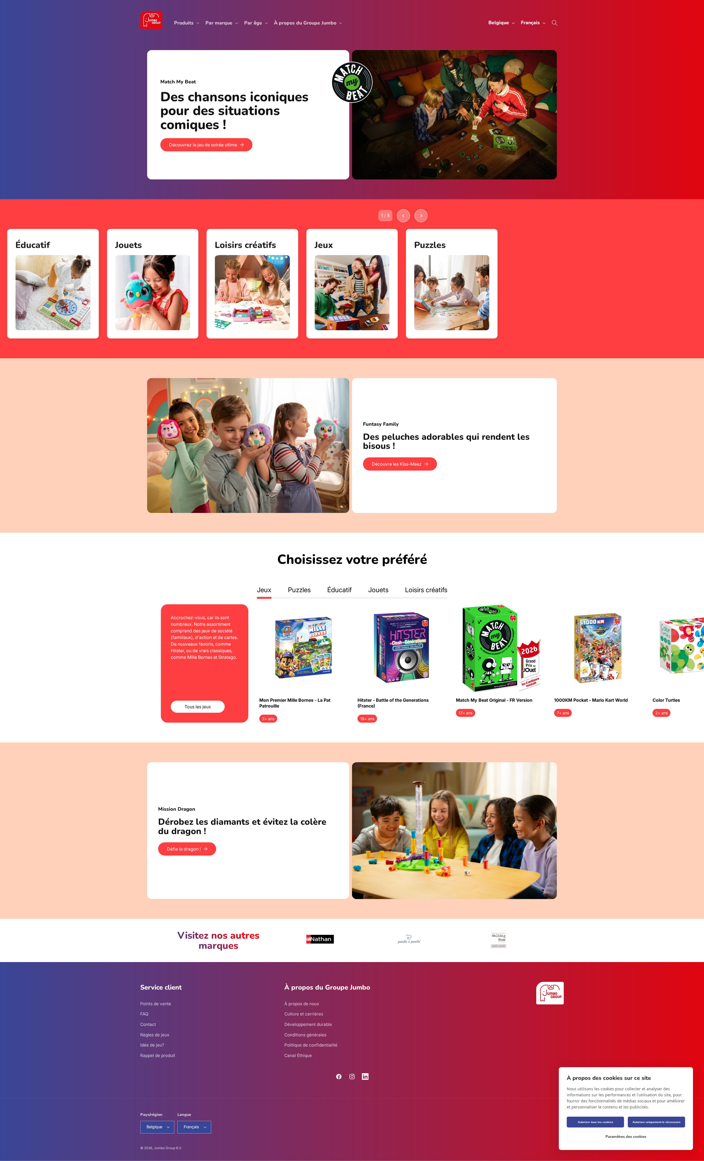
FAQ (144, 1014)
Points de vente (155, 1003)
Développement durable (308, 1024)
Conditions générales (305, 1034)
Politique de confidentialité (310, 1045)
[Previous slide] (403, 215)
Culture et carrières (303, 1014)
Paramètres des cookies (626, 1137)
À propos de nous (301, 1003)
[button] (186, 23)
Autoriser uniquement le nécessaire (656, 1122)
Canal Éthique (298, 1055)
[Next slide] (421, 215)
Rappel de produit (157, 1055)
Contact (148, 1024)
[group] (53, 283)
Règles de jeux (154, 1034)
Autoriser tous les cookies (595, 1122)
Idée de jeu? (152, 1045)
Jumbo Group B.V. (168, 1148)
